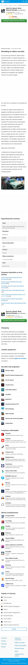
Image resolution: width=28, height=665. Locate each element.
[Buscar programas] (23, 1)
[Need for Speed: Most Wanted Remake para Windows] (3, 11)
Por (10, 12)
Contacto (3, 641)
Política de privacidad (20, 645)
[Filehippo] (5, 1)
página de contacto (20, 358)
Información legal (19, 648)
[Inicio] (1, 5)
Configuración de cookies (19, 655)
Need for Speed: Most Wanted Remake (15, 312)
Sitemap (3, 646)
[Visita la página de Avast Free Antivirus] (14, 17)
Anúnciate (4, 643)
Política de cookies (20, 642)
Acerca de (4, 638)
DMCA (16, 651)
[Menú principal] (26, 1)
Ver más (14, 629)
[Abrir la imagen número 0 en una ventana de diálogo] (12, 183)
